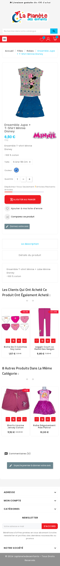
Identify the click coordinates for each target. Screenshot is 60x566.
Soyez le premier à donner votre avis (32, 465)
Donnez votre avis (19, 226)
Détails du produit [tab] (30, 255)
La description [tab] (30, 244)
